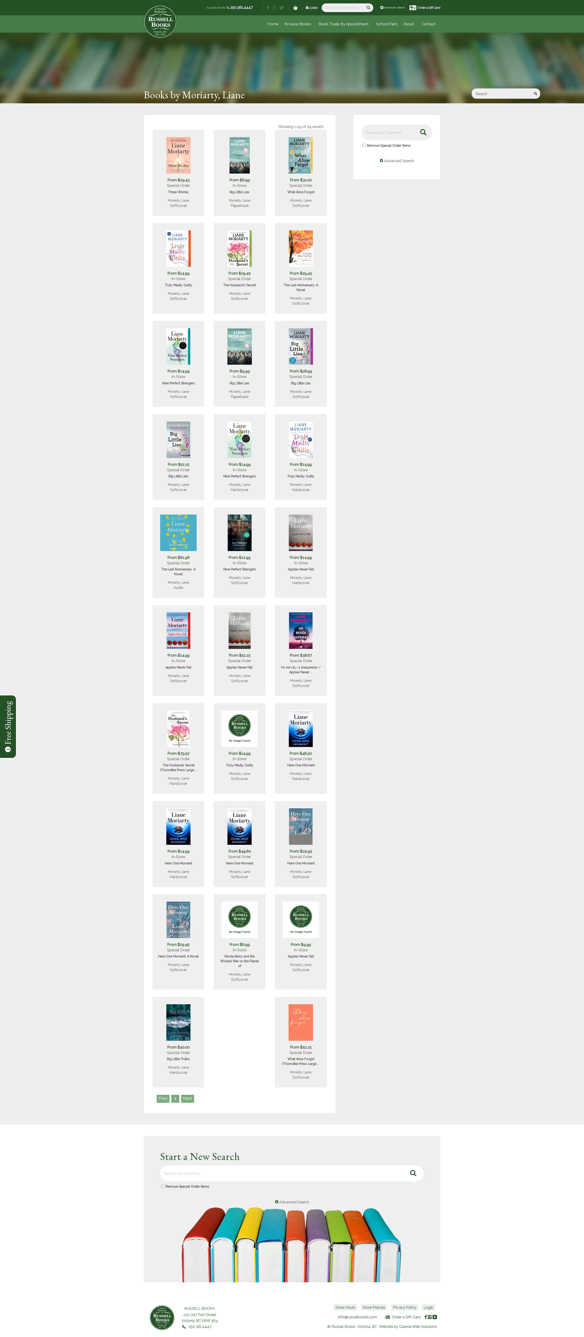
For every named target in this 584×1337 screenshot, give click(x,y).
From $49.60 (239, 851)
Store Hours (345, 1307)
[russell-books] (160, 21)
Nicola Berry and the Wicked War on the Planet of (239, 961)
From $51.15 (178, 464)
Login (313, 8)
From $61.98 (178, 557)
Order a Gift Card (429, 7)
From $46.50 (300, 753)
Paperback (240, 205)
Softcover (178, 205)
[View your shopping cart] (295, 7)
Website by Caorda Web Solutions (408, 1326)
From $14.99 (178, 273)
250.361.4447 (241, 7)
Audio (178, 587)
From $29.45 (239, 273)
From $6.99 (239, 180)
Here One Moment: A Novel (178, 956)
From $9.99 (239, 371)
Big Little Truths (178, 1059)
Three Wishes (178, 192)
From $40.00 (178, 1047)
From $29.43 (178, 180)
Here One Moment (301, 765)
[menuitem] (386, 24)
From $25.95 (301, 851)
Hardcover (239, 490)
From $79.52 (178, 753)
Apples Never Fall (301, 569)
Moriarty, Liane (178, 200)
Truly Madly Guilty (178, 285)
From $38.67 (301, 655)
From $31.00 (301, 180)
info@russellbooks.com (357, 1317)
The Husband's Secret (239, 285)
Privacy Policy (404, 1307)
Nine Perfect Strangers (178, 383)
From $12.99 (239, 557)
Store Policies (374, 1307)
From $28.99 (301, 371)
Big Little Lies (239, 192)
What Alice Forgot (300, 192)
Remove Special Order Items (388, 145)
